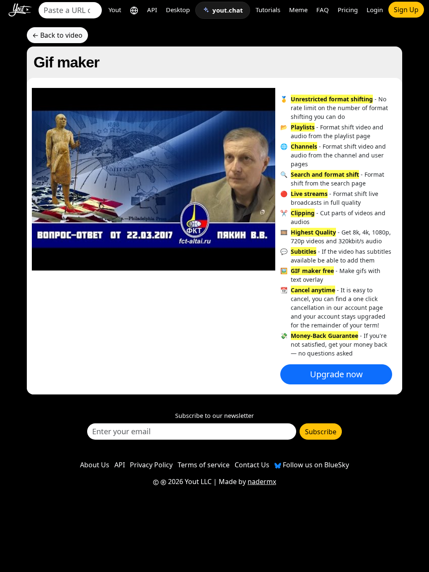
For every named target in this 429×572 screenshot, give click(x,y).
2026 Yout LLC (189, 481)
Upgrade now (336, 374)
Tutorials (268, 9)
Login (375, 9)
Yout (115, 9)
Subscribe (320, 431)
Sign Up (406, 9)
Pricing (348, 9)
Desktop (178, 9)
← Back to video (57, 35)
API (152, 9)
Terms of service (204, 464)
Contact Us (252, 464)
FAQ (322, 9)
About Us (94, 464)
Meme (298, 9)
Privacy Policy (151, 464)
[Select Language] (134, 10)
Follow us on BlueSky (315, 464)
